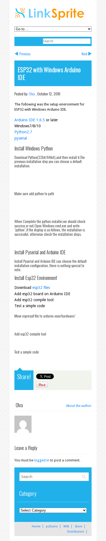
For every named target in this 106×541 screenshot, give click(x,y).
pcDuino (52, 526)
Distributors (75, 531)
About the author (79, 406)
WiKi (66, 526)
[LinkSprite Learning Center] (50, 21)
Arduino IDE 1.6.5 (29, 120)
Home (36, 526)
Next (85, 53)
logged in (41, 460)
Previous (24, 53)
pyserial (20, 138)
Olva (32, 93)
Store (78, 526)
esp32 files (41, 287)
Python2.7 (23, 132)
